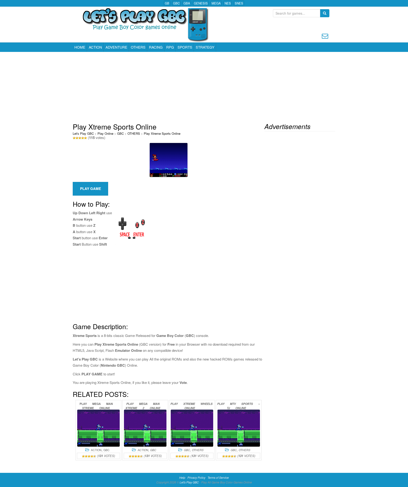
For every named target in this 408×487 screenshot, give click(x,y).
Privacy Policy (196, 477)
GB (167, 3)
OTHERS (138, 47)
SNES (239, 3)
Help (182, 477)
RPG (170, 47)
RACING (156, 47)
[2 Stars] (77, 138)
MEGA (216, 3)
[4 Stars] (82, 138)
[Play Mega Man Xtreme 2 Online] (145, 428)
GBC (176, 3)
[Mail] (325, 35)
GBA (186, 3)
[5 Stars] (85, 138)
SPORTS (185, 47)
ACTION (95, 47)
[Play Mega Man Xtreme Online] (98, 428)
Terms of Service (218, 477)
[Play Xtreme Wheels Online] (191, 428)
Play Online (105, 133)
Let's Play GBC (83, 133)
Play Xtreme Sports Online (162, 133)
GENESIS (201, 3)
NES (228, 3)
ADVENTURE (116, 47)
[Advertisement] (204, 87)
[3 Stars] (79, 138)
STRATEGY (205, 47)
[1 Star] (74, 138)
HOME (79, 47)
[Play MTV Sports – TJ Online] (238, 428)
